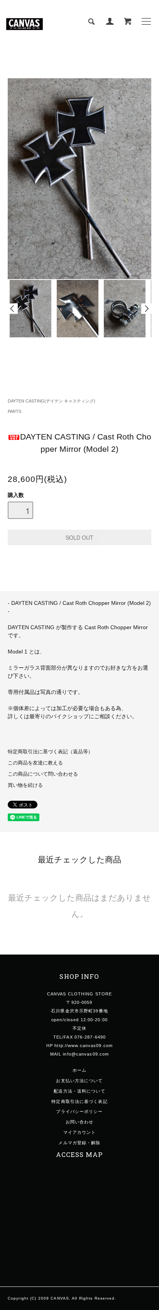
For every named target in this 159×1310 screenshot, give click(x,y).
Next (146, 308)
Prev (13, 308)
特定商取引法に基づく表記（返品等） (50, 751)
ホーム (79, 1070)
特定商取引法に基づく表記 (79, 1101)
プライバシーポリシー (79, 1111)
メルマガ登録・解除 (79, 1142)
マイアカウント (79, 1132)
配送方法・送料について (79, 1091)
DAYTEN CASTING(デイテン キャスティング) (51, 401)
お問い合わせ (80, 1122)
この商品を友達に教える (35, 763)
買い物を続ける (25, 785)
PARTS (14, 411)
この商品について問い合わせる (43, 774)
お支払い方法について (79, 1080)
